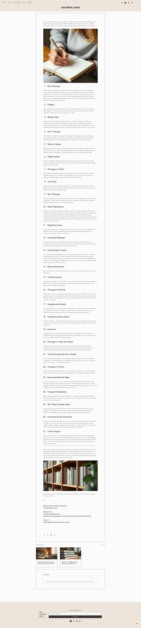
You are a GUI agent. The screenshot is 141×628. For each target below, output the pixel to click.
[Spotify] (125, 3)
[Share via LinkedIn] (51, 535)
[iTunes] (122, 3)
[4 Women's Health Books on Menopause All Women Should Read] (70, 553)
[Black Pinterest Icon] (132, 3)
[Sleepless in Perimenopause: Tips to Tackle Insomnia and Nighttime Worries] (46, 553)
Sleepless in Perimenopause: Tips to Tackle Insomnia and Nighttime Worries (46, 562)
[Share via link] (55, 535)
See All (103, 544)
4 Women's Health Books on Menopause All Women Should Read (70, 562)
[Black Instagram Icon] (128, 3)
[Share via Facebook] (44, 535)
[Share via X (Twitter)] (47, 535)
